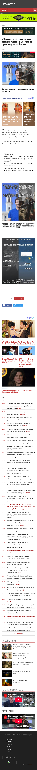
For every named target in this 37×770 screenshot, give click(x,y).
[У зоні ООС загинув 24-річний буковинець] (7, 673)
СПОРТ (9, 747)
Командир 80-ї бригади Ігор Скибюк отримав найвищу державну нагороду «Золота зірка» (23, 656)
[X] (10, 757)
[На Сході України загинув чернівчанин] (7, 682)
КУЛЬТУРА (9, 744)
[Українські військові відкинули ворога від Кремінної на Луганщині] (7, 664)
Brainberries (5, 339)
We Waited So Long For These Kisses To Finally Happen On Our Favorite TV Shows (18, 343)
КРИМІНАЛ (9, 742)
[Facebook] (3, 757)
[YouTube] (7, 757)
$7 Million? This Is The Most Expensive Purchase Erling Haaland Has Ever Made (27, 362)
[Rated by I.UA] (12, 764)
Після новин (8, 711)
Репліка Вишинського (12, 689)
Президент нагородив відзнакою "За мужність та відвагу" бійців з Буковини (22, 647)
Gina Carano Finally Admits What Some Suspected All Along (17, 391)
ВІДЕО (9, 749)
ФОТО (9, 751)
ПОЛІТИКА (9, 739)
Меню (3, 10)
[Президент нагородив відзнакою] (7, 646)
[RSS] (14, 757)
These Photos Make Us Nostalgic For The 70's (9, 361)
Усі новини (18, 633)
